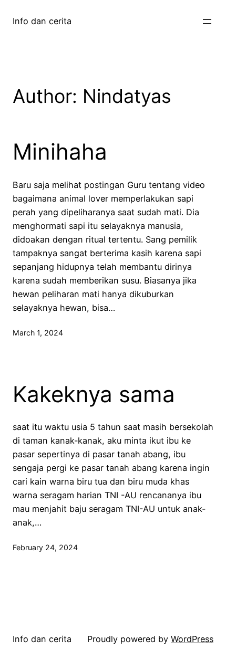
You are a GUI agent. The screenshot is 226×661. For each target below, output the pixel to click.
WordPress (192, 639)
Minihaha (60, 152)
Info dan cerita (42, 21)
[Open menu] (207, 21)
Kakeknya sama (94, 394)
